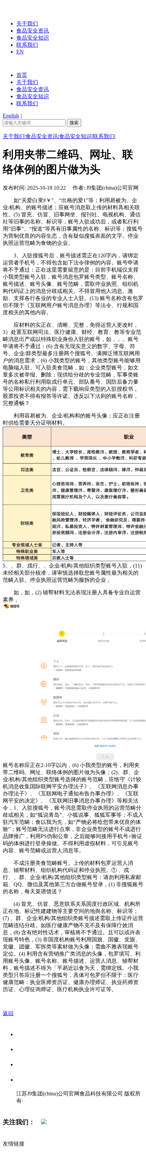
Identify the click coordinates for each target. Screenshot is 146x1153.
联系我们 (27, 45)
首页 (21, 75)
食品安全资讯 (32, 31)
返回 (8, 1013)
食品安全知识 (32, 38)
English (11, 116)
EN (20, 52)
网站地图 (30, 1108)
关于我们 (27, 23)
